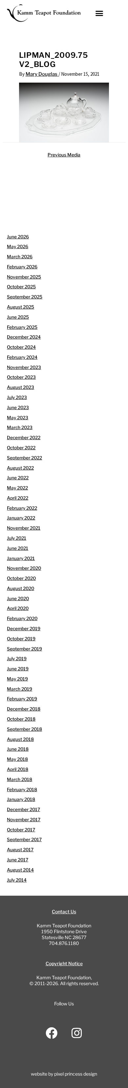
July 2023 (17, 397)
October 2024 (21, 347)
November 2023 (24, 367)
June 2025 (18, 317)
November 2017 (23, 819)
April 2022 (17, 498)
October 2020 (21, 578)
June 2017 (17, 859)
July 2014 (17, 880)
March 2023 (19, 427)
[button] (99, 13)
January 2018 (21, 799)
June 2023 (18, 407)
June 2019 (18, 668)
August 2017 (20, 849)
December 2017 (23, 809)
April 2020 (18, 608)
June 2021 (17, 548)
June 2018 (18, 749)
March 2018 (19, 779)
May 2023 (17, 417)
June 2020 (18, 598)
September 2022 (24, 457)
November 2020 (24, 568)
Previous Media (64, 154)
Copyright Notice (64, 963)
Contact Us (64, 911)
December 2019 (23, 628)
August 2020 (20, 588)
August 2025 (20, 307)
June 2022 (18, 477)
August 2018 (20, 739)
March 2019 (19, 689)
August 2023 (20, 387)
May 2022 (17, 487)
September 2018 (24, 729)
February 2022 (22, 508)
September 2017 (24, 839)
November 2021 (23, 528)
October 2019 (21, 638)
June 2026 (18, 236)
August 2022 (20, 468)
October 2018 (21, 719)
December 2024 (24, 337)
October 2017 (21, 829)
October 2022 (21, 447)
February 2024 (22, 357)
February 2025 (22, 327)
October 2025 (21, 286)
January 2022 (21, 517)
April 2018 (17, 769)
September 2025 (24, 296)
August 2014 (20, 869)
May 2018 (17, 759)
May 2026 (17, 246)
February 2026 (22, 266)
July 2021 (16, 538)
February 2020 (22, 618)
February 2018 (22, 789)
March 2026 (19, 256)
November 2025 (24, 277)
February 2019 (22, 698)
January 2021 (21, 558)
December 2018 (23, 709)
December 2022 (23, 437)
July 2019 (17, 658)
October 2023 (21, 377)
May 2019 (17, 678)
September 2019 (24, 648)
